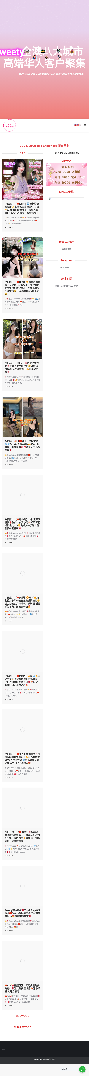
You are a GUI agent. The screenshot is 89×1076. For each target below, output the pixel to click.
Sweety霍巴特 (59, 60)
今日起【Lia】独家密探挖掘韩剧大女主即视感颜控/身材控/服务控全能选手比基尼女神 (22, 368)
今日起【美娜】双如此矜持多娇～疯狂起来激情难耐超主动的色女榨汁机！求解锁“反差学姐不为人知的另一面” (22, 602)
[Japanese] (80, 125)
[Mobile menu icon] (85, 125)
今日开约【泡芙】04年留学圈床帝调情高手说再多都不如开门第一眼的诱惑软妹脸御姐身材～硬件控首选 (22, 837)
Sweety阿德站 (47, 60)
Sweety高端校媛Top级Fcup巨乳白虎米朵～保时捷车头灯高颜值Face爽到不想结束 (22, 913)
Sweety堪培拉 (72, 54)
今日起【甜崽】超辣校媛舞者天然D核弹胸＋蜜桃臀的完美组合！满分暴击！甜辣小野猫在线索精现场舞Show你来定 (22, 286)
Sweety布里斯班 (33, 60)
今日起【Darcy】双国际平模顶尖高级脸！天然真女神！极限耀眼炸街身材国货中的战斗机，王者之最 (22, 680)
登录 (3, 1049)
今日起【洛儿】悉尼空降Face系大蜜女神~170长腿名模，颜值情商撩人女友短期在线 (22, 446)
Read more (9, 227)
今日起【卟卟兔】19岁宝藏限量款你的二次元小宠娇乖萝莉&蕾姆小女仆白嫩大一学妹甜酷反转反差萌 (22, 524)
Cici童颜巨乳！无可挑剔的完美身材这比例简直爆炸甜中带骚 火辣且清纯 (22, 988)
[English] (78, 125)
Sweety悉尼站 (27, 54)
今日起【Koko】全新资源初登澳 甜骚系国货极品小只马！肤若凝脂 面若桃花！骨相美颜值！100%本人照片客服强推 (22, 208)
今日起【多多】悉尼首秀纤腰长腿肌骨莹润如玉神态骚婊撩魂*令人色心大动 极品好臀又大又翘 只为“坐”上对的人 (22, 758)
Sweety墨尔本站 (43, 54)
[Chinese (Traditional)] (75, 125)
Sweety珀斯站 (58, 54)
